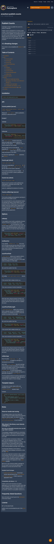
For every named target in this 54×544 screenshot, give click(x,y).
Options (5, 65)
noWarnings (8, 74)
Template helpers (8, 75)
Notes (5, 77)
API (4, 57)
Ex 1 (23, 165)
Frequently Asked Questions (10, 87)
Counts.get (8, 60)
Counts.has (8, 62)
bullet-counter (21, 474)
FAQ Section (22, 497)
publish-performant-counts (10, 472)
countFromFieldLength (11, 72)
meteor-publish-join (8, 476)
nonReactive (8, 69)
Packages (40, 1)
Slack (52, 1)
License (5, 89)
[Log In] (52, 8)
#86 (7, 451)
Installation (6, 55)
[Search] (28, 7)
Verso (24, 508)
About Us (35, 1)
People (44, 1)
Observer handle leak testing (12, 79)
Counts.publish (9, 58)
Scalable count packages (11, 84)
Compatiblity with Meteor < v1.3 (13, 85)
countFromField (9, 70)
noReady (8, 67)
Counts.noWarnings (10, 64)
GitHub (48, 1)
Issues (19, 87)
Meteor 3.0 (21, 46)
